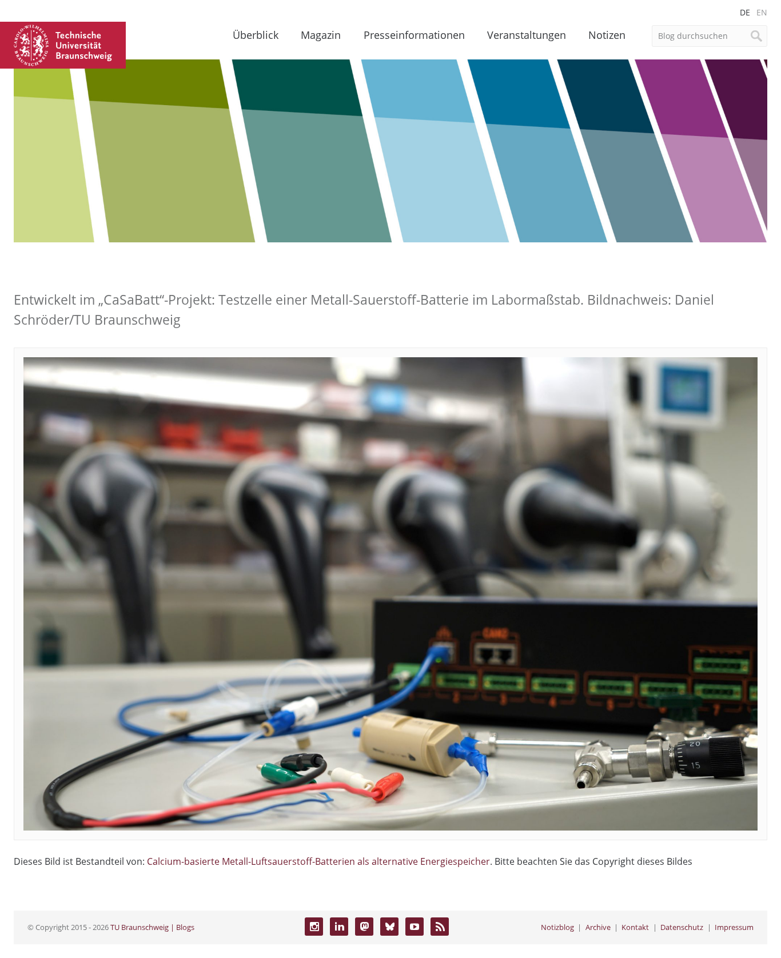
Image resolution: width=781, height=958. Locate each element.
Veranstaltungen (526, 35)
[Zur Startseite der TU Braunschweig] (63, 44)
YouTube (414, 926)
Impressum (734, 927)
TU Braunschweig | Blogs (152, 927)
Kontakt (635, 927)
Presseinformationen (414, 35)
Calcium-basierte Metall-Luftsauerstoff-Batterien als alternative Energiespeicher (318, 861)
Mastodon (364, 926)
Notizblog (557, 927)
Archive (598, 927)
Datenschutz (681, 927)
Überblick (255, 35)
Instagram (314, 926)
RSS (440, 926)
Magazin (321, 35)
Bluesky (389, 926)
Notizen (606, 35)
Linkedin (339, 926)
